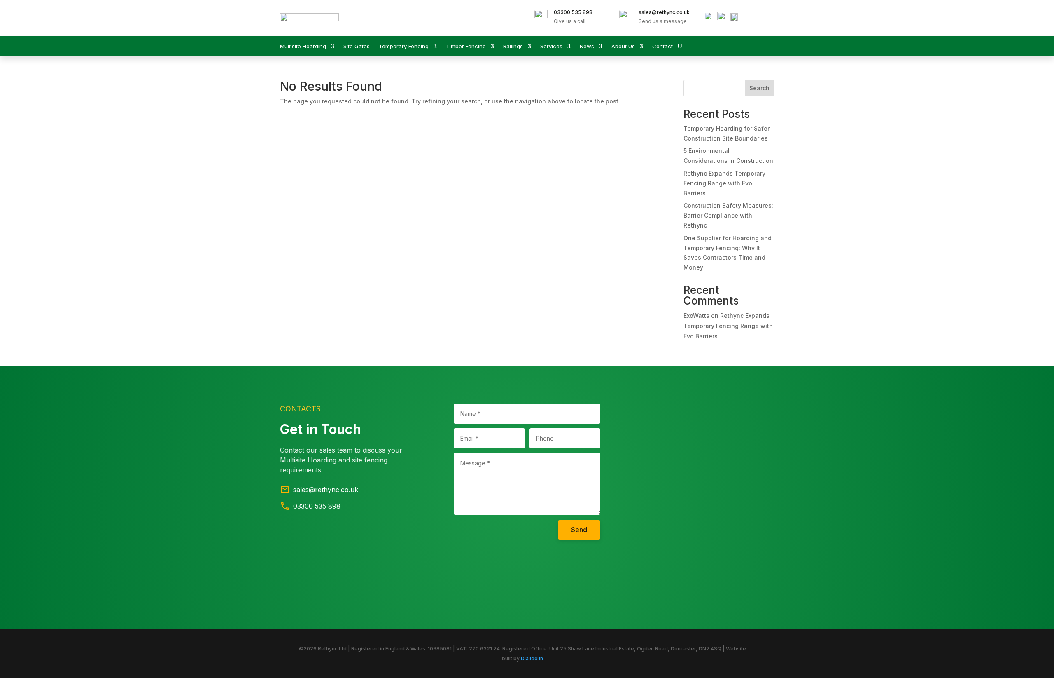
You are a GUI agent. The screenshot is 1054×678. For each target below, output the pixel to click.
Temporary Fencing (404, 46)
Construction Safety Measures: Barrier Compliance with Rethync (728, 215)
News (587, 46)
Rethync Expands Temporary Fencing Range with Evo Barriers (724, 183)
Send (579, 530)
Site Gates (356, 46)
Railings (513, 46)
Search (759, 87)
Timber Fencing (466, 46)
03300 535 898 (573, 12)
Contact (662, 46)
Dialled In (532, 658)
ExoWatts (696, 315)
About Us (623, 46)
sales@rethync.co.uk (664, 12)
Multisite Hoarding (303, 46)
